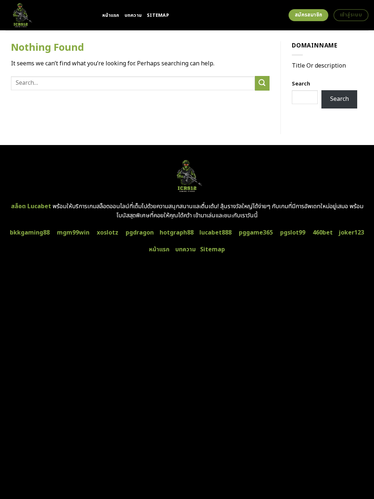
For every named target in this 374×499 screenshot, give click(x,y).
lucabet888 (215, 232)
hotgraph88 (177, 232)
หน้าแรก (110, 15)
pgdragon (140, 232)
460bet (323, 232)
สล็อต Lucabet (31, 206)
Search (301, 84)
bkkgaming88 (30, 232)
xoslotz (107, 232)
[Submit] (262, 83)
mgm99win (73, 232)
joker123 (351, 232)
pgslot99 (292, 232)
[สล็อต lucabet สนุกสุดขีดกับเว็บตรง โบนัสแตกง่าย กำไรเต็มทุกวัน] (48, 15)
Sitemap (158, 15)
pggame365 (256, 232)
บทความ (133, 15)
